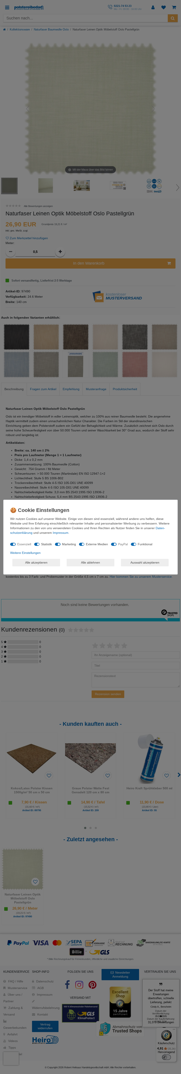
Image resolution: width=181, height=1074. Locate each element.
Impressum (60, 532)
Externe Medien (97, 544)
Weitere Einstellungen (25, 552)
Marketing (69, 544)
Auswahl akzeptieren (144, 562)
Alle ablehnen (90, 562)
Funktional (145, 544)
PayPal (123, 544)
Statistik (46, 544)
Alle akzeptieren (36, 562)
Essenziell (24, 544)
